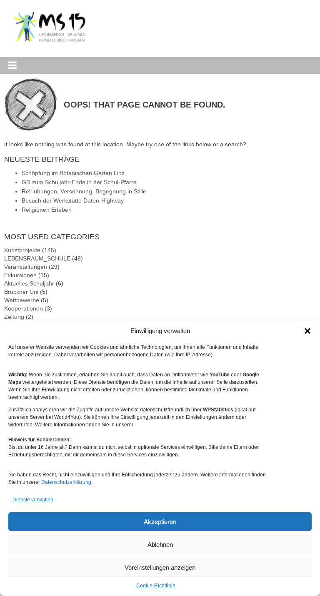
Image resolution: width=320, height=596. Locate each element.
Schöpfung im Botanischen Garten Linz (73, 173)
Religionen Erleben (47, 209)
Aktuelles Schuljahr (29, 283)
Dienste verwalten (32, 500)
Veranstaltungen (25, 266)
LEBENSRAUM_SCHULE (37, 258)
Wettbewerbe (21, 300)
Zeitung (14, 316)
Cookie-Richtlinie (155, 585)
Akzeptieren (160, 521)
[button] (307, 331)
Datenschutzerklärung (66, 482)
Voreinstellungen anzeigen (160, 567)
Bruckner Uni (21, 291)
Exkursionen (20, 275)
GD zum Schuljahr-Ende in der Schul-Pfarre (79, 182)
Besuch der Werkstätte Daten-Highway (73, 200)
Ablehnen (160, 544)
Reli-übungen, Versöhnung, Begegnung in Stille (84, 191)
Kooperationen (23, 308)
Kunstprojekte (22, 250)
